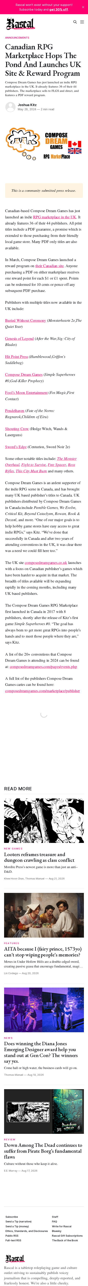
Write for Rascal (61, 1226)
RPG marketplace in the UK (54, 216)
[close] (83, 7)
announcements (17, 37)
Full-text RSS (13, 1240)
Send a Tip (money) (17, 1226)
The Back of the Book (65, 1240)
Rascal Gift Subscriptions (67, 1235)
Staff (55, 1216)
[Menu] (82, 22)
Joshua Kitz (27, 105)
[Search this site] (75, 22)
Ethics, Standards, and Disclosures (27, 1231)
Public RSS (12, 1235)
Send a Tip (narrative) (19, 1221)
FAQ (54, 1221)
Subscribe (12, 1216)
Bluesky (56, 1231)
